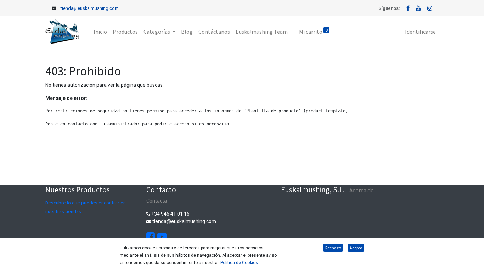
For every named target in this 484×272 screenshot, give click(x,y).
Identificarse (420, 31)
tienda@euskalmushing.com (90, 8)
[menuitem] (100, 31)
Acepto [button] (356, 247)
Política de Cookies (239, 262)
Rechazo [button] (333, 247)
